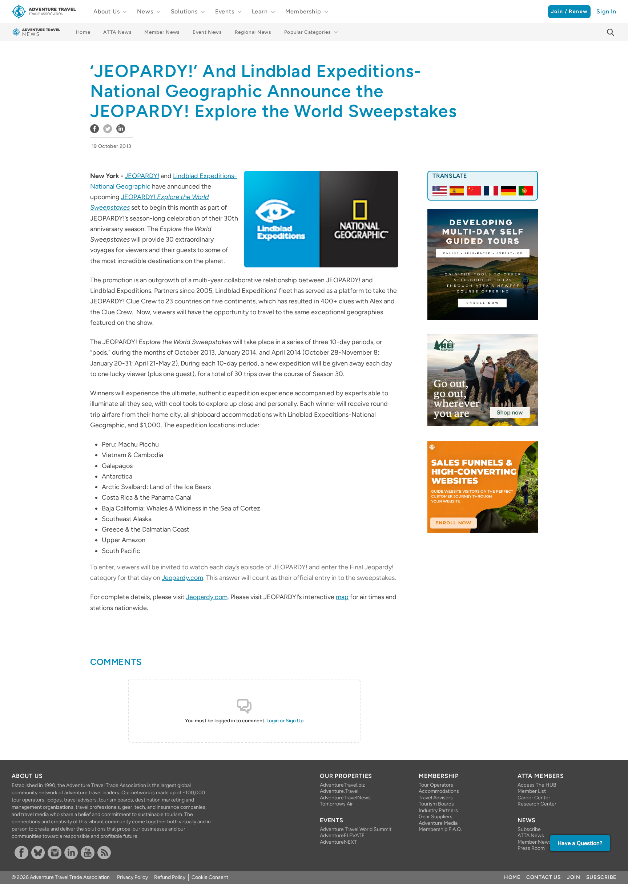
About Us (106, 11)
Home (83, 32)
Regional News (253, 32)
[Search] (610, 32)
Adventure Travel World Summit (355, 829)
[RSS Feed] (104, 853)
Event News (207, 32)
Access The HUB (537, 785)
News (145, 11)
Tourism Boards (436, 804)
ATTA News (117, 32)
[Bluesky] (38, 853)
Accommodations (439, 791)
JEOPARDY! (142, 176)
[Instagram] (54, 853)
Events (224, 11)
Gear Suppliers (435, 817)
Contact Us (543, 877)
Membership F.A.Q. (440, 829)
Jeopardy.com (182, 578)
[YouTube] (87, 853)
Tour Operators (436, 785)
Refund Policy (169, 877)
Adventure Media (438, 823)
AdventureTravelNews (345, 798)
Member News (161, 32)
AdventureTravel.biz (342, 785)
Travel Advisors (436, 798)
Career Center (534, 798)
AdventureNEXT (338, 842)
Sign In (606, 11)
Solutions (184, 11)
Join (573, 877)
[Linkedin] (71, 853)
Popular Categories (307, 32)
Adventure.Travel (339, 791)
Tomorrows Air (336, 804)
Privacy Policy (132, 877)
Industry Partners (438, 810)
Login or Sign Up (284, 721)
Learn (260, 11)
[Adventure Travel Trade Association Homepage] (44, 11)
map (342, 597)
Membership (303, 11)
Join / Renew (569, 11)
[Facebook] (21, 853)
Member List (532, 791)
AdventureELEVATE (342, 835)
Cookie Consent (210, 877)
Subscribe (529, 829)
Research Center (537, 804)
